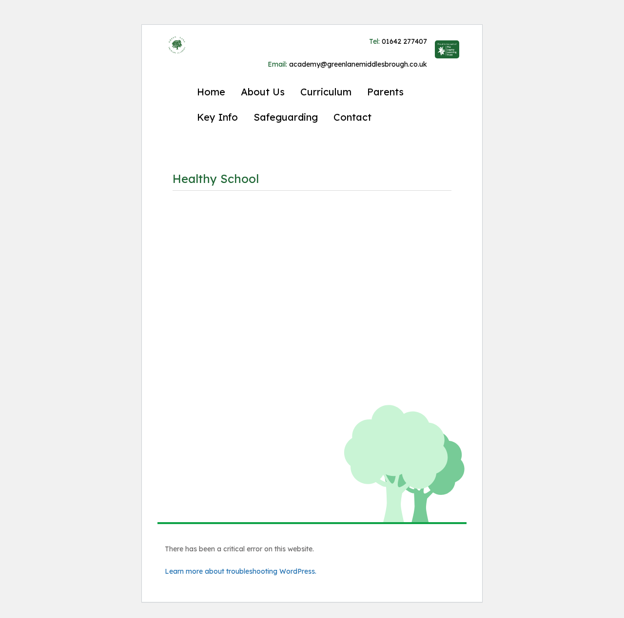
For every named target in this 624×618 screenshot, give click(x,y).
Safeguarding (286, 117)
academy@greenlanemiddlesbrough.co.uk (347, 64)
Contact (352, 117)
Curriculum (325, 92)
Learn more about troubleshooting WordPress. (240, 571)
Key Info (217, 117)
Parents (385, 92)
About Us (263, 92)
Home (211, 92)
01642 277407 (398, 41)
